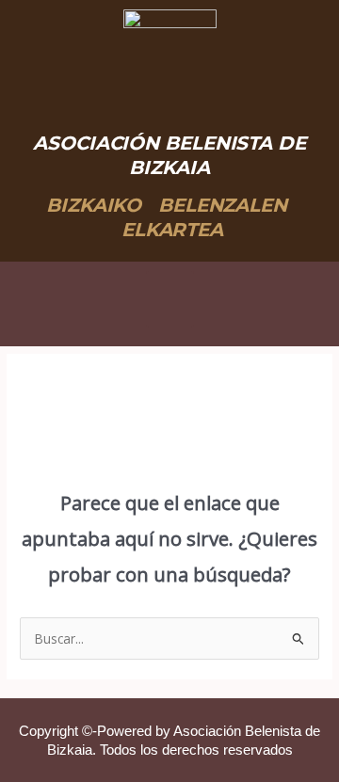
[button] (170, 299)
